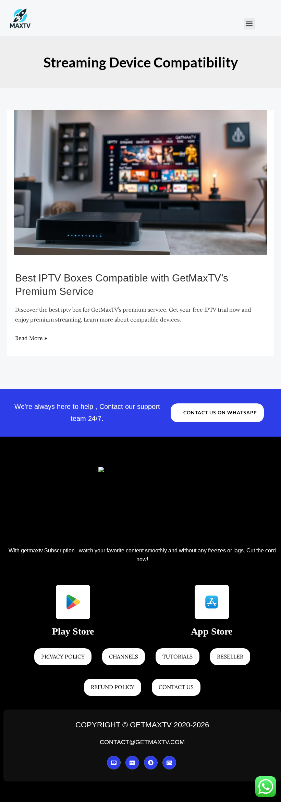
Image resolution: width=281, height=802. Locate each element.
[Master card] (114, 762)
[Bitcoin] (151, 762)
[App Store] (212, 602)
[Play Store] (73, 602)
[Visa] (132, 762)
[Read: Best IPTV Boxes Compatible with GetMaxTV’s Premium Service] (140, 181)
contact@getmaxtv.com (142, 742)
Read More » (31, 337)
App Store (211, 631)
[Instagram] (169, 762)
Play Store (73, 631)
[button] (249, 23)
